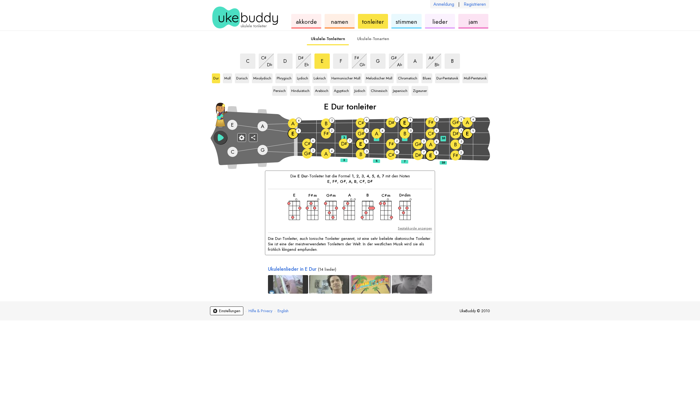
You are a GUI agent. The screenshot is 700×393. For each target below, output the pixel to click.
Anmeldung (443, 4)
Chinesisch (379, 90)
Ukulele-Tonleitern (328, 39)
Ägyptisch (341, 90)
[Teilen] (253, 137)
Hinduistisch (300, 90)
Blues (427, 77)
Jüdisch (360, 90)
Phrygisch (284, 77)
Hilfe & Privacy (260, 311)
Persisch (279, 90)
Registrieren (475, 4)
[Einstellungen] (241, 137)
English (283, 311)
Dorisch (242, 77)
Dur (216, 77)
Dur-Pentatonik (447, 77)
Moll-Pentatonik (475, 77)
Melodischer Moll (379, 77)
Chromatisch (407, 77)
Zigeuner (420, 90)
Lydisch (303, 77)
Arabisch (321, 90)
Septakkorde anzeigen (415, 228)
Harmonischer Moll (345, 77)
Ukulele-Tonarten (373, 39)
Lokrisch (320, 77)
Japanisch (400, 90)
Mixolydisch (262, 77)
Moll (228, 77)
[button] (220, 137)
